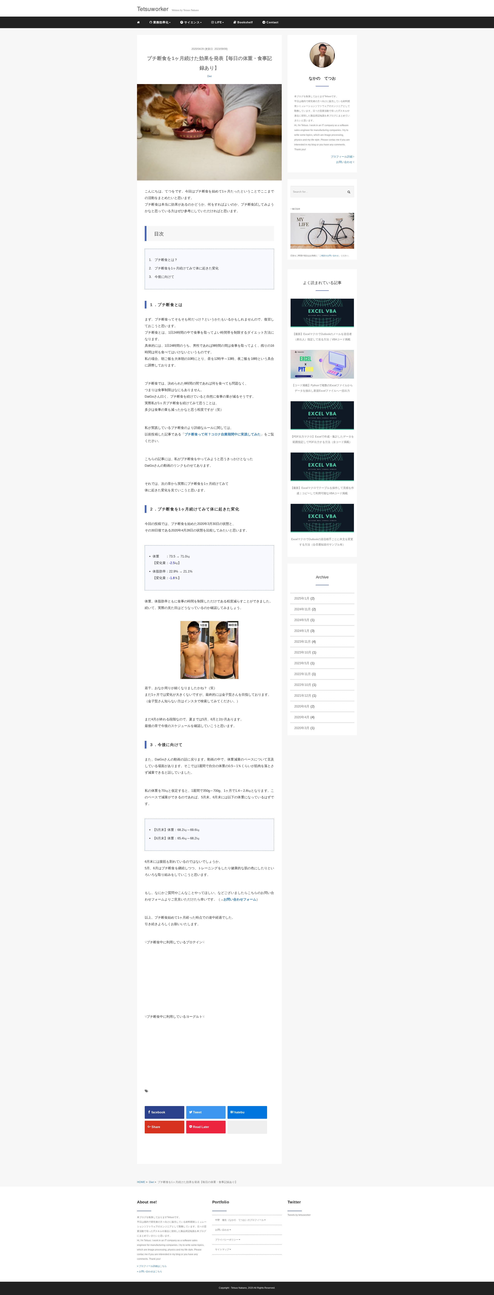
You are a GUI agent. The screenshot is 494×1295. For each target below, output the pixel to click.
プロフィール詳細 (342, 156)
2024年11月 (302, 609)
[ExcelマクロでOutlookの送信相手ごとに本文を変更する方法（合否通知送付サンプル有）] (322, 518)
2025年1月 (302, 598)
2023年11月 (302, 641)
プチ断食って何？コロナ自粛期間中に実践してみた (222, 434)
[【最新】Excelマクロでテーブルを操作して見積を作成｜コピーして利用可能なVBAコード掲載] (322, 466)
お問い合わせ (344, 162)
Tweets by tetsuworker (299, 1215)
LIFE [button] (218, 22)
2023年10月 (302, 652)
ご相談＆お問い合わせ (329, 256)
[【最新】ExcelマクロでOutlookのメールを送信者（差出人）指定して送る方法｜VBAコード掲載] (322, 312)
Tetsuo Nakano (239, 1288)
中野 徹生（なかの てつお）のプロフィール (239, 1220)
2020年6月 (302, 706)
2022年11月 (302, 674)
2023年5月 (302, 663)
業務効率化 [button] (160, 22)
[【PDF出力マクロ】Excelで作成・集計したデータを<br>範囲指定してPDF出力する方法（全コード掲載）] (322, 415)
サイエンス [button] (191, 22)
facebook (158, 1112)
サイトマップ (222, 1249)
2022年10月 (302, 685)
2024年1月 (302, 631)
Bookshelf (244, 22)
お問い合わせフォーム (239, 899)
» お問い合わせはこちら (149, 1271)
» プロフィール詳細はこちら (152, 1266)
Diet (209, 76)
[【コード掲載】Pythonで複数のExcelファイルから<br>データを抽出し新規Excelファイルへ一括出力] (322, 364)
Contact (272, 22)
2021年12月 (302, 695)
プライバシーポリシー (226, 1239)
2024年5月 (302, 620)
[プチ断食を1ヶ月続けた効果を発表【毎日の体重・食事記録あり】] (209, 132)
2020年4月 (302, 717)
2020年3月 (302, 728)
